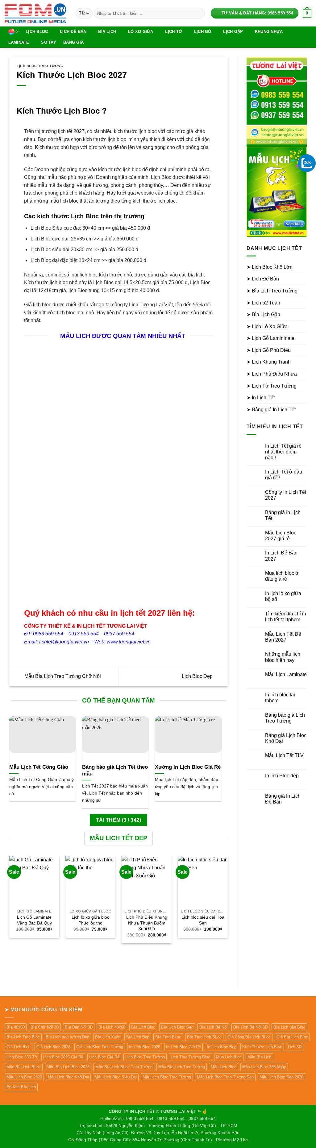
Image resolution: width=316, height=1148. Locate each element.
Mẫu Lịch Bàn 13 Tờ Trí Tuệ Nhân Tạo (45, 581)
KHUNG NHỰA (269, 31)
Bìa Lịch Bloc (143, 1027)
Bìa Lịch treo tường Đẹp (67, 1037)
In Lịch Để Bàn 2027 (281, 555)
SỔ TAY (48, 42)
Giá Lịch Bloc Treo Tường (99, 1047)
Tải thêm (118, 820)
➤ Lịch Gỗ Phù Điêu (269, 350)
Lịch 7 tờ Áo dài (143, 575)
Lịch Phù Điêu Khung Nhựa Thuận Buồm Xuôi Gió (146, 923)
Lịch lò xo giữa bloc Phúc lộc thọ (90, 920)
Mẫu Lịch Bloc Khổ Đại (68, 1077)
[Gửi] (199, 13)
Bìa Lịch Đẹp (137, 1037)
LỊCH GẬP (233, 31)
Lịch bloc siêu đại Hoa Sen (202, 920)
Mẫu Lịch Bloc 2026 (24, 1077)
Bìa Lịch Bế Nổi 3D (250, 1027)
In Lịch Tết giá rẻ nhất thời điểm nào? (283, 451)
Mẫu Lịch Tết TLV (284, 755)
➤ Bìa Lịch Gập (263, 314)
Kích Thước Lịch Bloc (262, 1047)
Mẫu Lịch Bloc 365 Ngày (264, 1067)
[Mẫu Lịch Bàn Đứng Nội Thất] (94, 543)
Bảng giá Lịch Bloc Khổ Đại (285, 738)
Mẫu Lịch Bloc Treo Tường (167, 1077)
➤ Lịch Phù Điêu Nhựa (272, 374)
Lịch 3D (294, 1047)
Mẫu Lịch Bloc (223, 1067)
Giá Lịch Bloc (18, 1047)
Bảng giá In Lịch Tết (283, 515)
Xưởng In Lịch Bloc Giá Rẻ (188, 767)
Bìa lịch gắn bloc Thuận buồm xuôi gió (94, 432)
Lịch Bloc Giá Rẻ (104, 1057)
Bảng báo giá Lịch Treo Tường (285, 717)
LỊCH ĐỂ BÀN (73, 31)
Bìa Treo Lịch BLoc (204, 1037)
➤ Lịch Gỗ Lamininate (270, 338)
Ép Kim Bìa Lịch (21, 1087)
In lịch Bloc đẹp (282, 775)
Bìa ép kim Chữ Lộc (143, 429)
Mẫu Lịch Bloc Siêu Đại (116, 1077)
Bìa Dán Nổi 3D (79, 1027)
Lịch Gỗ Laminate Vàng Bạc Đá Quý (34, 920)
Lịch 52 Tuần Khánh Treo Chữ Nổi (192, 491)
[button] (307, 13)
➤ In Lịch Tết (261, 397)
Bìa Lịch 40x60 (111, 1027)
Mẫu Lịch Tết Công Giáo (38, 767)
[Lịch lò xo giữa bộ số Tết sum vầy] (191, 372)
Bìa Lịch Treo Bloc (23, 1037)
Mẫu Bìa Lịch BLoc (23, 1067)
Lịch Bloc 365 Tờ (21, 1057)
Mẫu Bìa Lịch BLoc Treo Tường (123, 1067)
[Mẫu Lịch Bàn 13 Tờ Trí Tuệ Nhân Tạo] (45, 543)
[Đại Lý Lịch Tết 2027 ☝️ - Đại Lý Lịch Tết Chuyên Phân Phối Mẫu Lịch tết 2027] (35, 13)
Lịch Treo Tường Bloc (190, 1057)
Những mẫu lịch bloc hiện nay (282, 657)
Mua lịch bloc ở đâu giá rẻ (282, 576)
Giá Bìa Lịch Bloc (292, 1037)
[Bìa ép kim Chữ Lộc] (143, 383)
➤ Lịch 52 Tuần (263, 302)
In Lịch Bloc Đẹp (221, 1047)
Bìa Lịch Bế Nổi (213, 1027)
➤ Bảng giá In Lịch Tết (271, 409)
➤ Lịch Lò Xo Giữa (267, 326)
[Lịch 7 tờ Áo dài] (143, 543)
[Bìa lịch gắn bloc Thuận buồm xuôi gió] (94, 383)
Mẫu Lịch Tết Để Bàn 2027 (283, 636)
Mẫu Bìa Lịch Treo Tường (181, 1067)
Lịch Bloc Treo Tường (40, 66)
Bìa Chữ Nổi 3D (45, 1027)
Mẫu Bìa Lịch (259, 1057)
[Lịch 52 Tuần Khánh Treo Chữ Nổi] (191, 452)
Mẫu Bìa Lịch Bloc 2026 (68, 1067)
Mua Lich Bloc (229, 1057)
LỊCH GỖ (202, 31)
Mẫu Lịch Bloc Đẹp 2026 (281, 1077)
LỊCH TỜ (173, 31)
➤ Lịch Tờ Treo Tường (272, 386)
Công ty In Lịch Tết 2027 (285, 495)
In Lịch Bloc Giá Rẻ (183, 1047)
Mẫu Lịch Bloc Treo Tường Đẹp (225, 1077)
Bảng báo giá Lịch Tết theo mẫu (115, 770)
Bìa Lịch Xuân (107, 1037)
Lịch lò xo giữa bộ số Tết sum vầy (191, 407)
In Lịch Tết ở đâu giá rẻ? (283, 474)
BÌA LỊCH (107, 31)
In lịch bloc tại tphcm (280, 697)
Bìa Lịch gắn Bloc (289, 1027)
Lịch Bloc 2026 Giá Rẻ (63, 1057)
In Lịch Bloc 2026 (144, 1047)
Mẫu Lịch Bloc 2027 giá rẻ (280, 535)
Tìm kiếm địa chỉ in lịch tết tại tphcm (285, 616)
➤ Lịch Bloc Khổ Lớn (270, 267)
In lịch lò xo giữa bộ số (283, 596)
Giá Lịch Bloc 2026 (53, 1047)
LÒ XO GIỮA (140, 31)
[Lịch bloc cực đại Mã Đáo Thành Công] (45, 383)
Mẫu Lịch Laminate (286, 674)
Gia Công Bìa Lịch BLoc (249, 1037)
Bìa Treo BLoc (168, 1037)
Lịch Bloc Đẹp (198, 676)
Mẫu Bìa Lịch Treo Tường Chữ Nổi (62, 676)
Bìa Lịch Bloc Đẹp (177, 1027)
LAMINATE (18, 42)
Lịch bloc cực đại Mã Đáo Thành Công (45, 432)
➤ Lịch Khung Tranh (269, 362)
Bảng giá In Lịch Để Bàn (283, 798)
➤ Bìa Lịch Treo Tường (272, 290)
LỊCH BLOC (37, 31)
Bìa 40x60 (15, 1027)
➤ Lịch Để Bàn (263, 278)
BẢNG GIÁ (73, 42)
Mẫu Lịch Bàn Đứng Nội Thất (94, 578)
